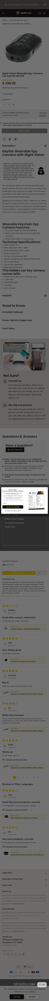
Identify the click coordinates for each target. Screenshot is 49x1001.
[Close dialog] (46, 489)
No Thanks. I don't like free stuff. (13, 510)
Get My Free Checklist (12, 507)
